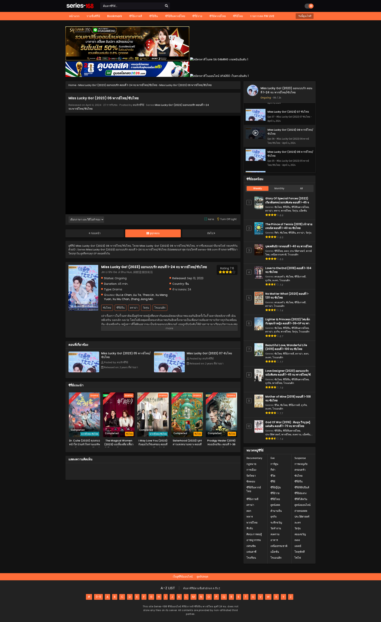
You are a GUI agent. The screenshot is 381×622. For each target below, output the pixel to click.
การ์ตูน (274, 464)
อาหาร (274, 540)
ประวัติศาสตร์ (297, 250)
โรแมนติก (159, 308)
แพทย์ (297, 546)
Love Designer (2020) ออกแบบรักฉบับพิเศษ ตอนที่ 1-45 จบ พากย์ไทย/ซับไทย (288, 374)
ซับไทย (107, 308)
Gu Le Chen (124, 295)
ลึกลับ (249, 528)
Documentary (254, 458)
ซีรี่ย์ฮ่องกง (300, 493)
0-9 (98, 597)
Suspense (300, 458)
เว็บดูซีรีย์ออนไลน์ (183, 577)
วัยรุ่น (146, 308)
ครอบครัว (279, 276)
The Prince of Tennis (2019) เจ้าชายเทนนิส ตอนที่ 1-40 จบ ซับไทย (288, 226)
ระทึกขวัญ (276, 522)
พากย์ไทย (286, 210)
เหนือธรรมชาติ (279, 254)
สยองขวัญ (300, 534)
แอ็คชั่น (303, 210)
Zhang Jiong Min (142, 299)
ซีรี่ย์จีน (120, 308)
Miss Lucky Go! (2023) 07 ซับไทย (209, 353)
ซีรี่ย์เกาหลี (300, 276)
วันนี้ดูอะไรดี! (305, 16)
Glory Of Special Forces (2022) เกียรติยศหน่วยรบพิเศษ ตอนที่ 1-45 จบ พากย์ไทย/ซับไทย (288, 202)
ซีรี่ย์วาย (275, 493)
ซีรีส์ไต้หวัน (300, 499)
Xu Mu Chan (121, 299)
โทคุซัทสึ (299, 551)
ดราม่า (134, 308)
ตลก (286, 250)
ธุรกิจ (268, 280)
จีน (187, 284)
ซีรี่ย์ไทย (278, 250)
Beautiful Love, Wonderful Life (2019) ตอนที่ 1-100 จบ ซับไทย (286, 347)
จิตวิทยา (251, 475)
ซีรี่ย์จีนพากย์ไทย (300, 207)
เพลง (297, 540)
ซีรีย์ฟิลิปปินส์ (301, 487)
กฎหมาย (251, 464)
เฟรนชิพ (251, 546)
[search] (166, 6)
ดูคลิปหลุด (202, 577)
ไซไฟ (297, 557)
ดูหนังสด (275, 504)
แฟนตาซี (251, 551)
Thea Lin (148, 295)
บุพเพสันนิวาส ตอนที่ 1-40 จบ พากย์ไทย (288, 246)
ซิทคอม (250, 481)
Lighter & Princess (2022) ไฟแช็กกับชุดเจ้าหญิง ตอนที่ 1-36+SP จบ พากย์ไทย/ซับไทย (289, 323)
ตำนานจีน (276, 510)
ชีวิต (276, 405)
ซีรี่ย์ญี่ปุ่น (275, 487)
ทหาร (277, 210)
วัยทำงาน (275, 528)
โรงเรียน (251, 557)
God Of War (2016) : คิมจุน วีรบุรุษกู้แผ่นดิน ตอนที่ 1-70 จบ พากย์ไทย (287, 424)
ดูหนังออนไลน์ (302, 504)
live (272, 458)
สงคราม (296, 434)
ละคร (275, 280)
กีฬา (276, 232)
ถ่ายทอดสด (300, 510)
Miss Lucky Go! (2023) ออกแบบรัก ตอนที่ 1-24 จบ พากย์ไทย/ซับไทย (286, 90)
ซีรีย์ (272, 481)
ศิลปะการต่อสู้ (254, 534)
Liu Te (137, 295)
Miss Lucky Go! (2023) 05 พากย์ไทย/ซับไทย (126, 355)
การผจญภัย (301, 464)
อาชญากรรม (253, 540)
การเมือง (251, 469)
